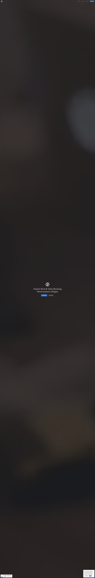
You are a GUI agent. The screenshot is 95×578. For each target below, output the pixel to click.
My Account (92, 1)
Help (84, 1)
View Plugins (44, 295)
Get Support (51, 295)
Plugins (79, 1)
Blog (81, 1)
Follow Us (87, 1)
